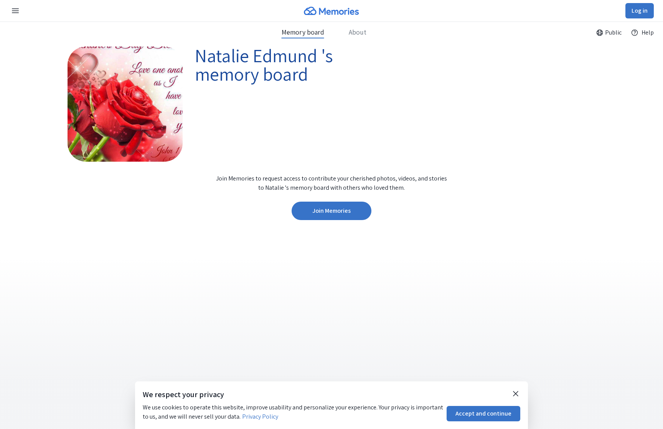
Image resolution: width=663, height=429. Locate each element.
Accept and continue (483, 413)
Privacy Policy (260, 416)
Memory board (303, 32)
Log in (640, 11)
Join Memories (331, 211)
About (357, 32)
